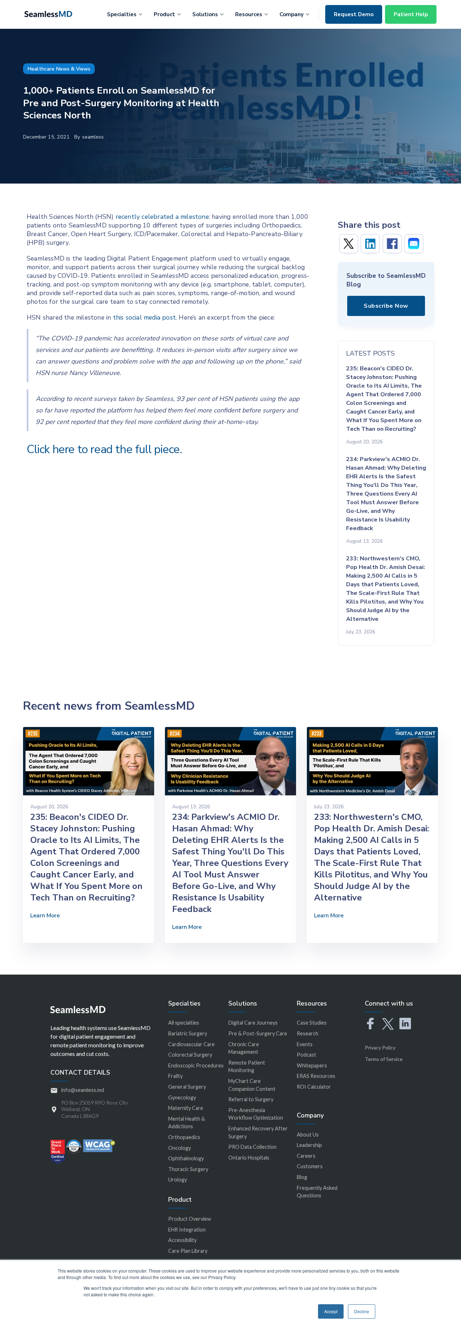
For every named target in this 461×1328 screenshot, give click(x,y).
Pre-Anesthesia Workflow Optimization (255, 1114)
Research (307, 1033)
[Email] (413, 243)
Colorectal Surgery (190, 1055)
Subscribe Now (386, 306)
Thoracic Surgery (188, 1169)
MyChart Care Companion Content (252, 1085)
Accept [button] (330, 1311)
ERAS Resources (316, 1076)
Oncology (179, 1148)
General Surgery (187, 1087)
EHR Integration (187, 1230)
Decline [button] (361, 1311)
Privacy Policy (380, 1047)
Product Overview (189, 1219)
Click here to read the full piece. (104, 449)
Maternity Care (185, 1108)
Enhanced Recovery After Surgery (258, 1132)
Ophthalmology (186, 1158)
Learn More (45, 916)
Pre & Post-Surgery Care (257, 1033)
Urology (177, 1179)
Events (305, 1044)
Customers (310, 1166)
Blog (302, 1177)
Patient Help (411, 14)
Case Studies (312, 1023)
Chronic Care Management (243, 1048)
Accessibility (182, 1240)
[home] (48, 13)
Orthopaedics (184, 1137)
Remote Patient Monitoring (246, 1067)
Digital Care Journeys (253, 1023)
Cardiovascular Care (191, 1044)
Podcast (306, 1055)
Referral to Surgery (250, 1099)
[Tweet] (348, 243)
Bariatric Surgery (187, 1033)
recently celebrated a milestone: (163, 216)
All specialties (183, 1023)
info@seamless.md (82, 1090)
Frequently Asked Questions (317, 1192)
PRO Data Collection (252, 1147)
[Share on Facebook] (392, 243)
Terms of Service (384, 1059)
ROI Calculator (314, 1087)
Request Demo (353, 14)
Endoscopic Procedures (196, 1065)
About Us (308, 1134)
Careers (306, 1156)
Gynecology (182, 1097)
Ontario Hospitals (248, 1158)
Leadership (309, 1145)
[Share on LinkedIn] (370, 243)
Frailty (175, 1076)
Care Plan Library (187, 1251)
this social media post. (145, 317)
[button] (124, 13)
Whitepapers (312, 1065)
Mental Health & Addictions (186, 1123)
